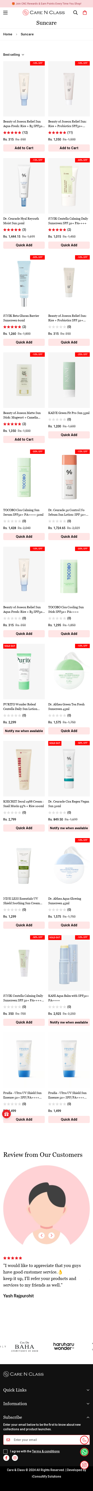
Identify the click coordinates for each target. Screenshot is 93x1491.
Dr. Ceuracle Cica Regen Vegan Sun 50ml (68, 803)
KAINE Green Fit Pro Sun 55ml (69, 413)
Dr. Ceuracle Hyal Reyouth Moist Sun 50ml (21, 221)
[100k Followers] (15, 1458)
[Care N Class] (45, 12)
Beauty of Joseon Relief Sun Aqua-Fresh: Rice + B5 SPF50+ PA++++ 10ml (23, 609)
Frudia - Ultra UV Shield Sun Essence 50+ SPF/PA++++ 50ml (22, 1095)
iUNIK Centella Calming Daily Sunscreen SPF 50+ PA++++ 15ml (23, 998)
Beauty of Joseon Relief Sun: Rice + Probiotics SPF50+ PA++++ (67, 123)
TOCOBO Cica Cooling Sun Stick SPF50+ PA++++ (66, 609)
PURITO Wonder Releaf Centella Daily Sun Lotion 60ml (20, 706)
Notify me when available (24, 731)
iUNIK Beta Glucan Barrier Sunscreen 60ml (21, 318)
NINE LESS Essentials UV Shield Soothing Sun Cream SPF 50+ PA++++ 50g (21, 901)
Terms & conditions (46, 1451)
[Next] (51, 1235)
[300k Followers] (6, 1458)
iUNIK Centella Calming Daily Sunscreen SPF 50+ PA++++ (68, 221)
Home (7, 34)
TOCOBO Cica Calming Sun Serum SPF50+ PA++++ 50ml (23, 512)
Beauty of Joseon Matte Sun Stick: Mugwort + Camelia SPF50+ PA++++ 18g (22, 415)
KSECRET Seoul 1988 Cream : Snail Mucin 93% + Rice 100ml (23, 803)
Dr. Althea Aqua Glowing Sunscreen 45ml (64, 901)
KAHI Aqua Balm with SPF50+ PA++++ (68, 998)
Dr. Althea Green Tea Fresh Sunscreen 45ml (66, 706)
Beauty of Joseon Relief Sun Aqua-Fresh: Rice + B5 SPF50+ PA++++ (23, 123)
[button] (85, 13)
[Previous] (41, 1235)
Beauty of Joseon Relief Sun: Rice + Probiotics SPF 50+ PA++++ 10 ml (67, 318)
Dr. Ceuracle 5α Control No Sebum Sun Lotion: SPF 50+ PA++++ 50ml (67, 512)
